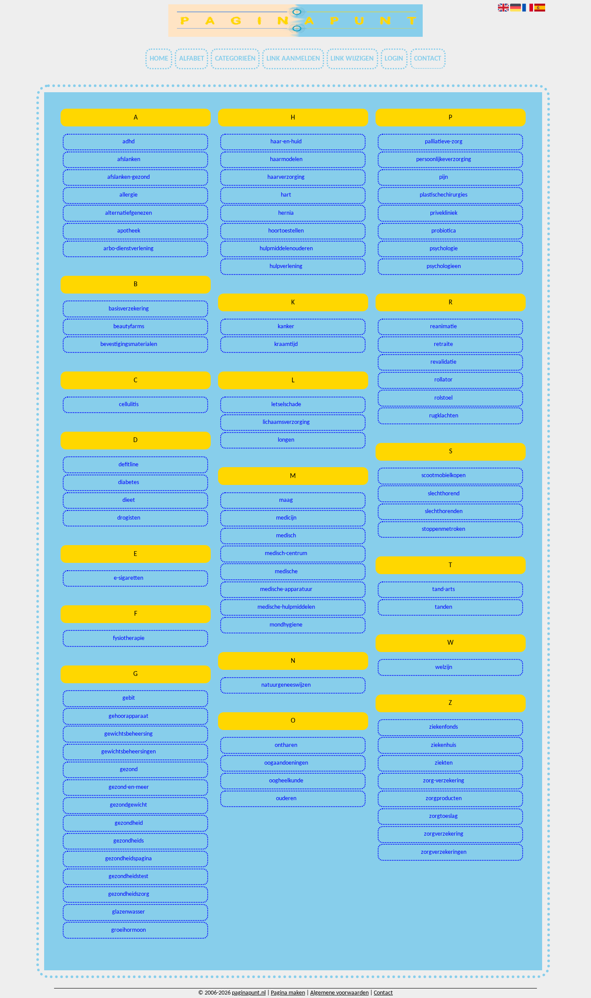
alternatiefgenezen (128, 213)
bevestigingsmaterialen (128, 344)
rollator (443, 380)
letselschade (286, 404)
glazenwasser (128, 912)
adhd (128, 142)
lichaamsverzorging (286, 422)
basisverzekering (129, 309)
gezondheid (129, 823)
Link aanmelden (293, 58)
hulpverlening (286, 266)
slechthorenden (444, 511)
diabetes (128, 482)
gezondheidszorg (128, 894)
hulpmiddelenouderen (286, 248)
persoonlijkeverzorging (443, 159)
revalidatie (443, 362)
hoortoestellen (286, 231)
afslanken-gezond (128, 177)
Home (159, 58)
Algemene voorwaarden (339, 993)
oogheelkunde (286, 781)
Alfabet (191, 58)
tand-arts (443, 589)
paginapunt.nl (249, 993)
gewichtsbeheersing (128, 734)
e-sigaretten (128, 578)
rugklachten (443, 416)
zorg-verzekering (443, 781)
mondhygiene (286, 625)
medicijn (286, 518)
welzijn (443, 667)
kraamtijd (286, 344)
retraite (443, 344)
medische (286, 571)
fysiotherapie (129, 638)
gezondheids (128, 841)
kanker (286, 326)
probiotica (443, 231)
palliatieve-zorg (444, 142)
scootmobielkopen (443, 475)
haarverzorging (286, 177)
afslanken (128, 159)
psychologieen (444, 266)
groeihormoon (128, 930)
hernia (286, 213)
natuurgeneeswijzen (286, 685)
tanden (443, 607)
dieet (128, 500)
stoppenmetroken (443, 529)
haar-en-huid (286, 142)
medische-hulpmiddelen (286, 607)
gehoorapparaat (128, 716)
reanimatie (443, 326)
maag (286, 500)
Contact (427, 58)
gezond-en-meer (129, 787)
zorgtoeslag (443, 816)
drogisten (128, 518)
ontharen (286, 745)
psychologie (444, 248)
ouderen (286, 798)
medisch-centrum (286, 553)
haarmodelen (286, 159)
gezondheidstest (128, 876)
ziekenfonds (443, 727)
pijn (443, 177)
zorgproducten (444, 798)
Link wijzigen (352, 58)
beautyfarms (128, 326)
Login (394, 58)
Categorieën (235, 58)
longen (286, 440)
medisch (286, 536)
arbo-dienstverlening (128, 248)
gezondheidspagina (128, 859)
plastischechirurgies (443, 195)
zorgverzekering (443, 834)
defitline (128, 465)
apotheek (128, 231)
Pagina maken (288, 993)
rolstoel (443, 398)
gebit (128, 698)
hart (286, 195)
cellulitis (128, 404)
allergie (128, 195)
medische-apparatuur (286, 589)
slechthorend (443, 494)
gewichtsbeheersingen (128, 752)
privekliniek (443, 213)
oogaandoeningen (286, 763)
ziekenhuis (443, 745)
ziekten (444, 763)
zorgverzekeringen (443, 852)
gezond (129, 769)
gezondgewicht (128, 805)
